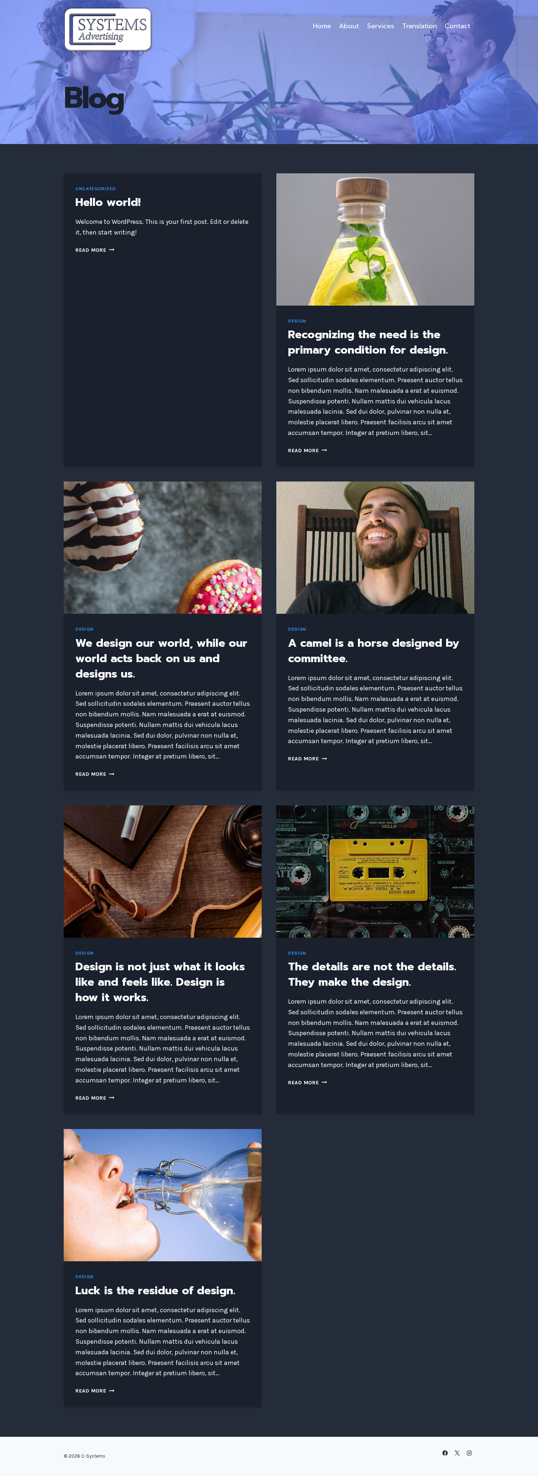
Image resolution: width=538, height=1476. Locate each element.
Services (380, 26)
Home (322, 26)
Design (297, 321)
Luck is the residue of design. (155, 1290)
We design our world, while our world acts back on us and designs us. (161, 658)
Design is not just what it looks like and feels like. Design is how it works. (160, 982)
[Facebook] (445, 1453)
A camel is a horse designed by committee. (373, 651)
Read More (94, 250)
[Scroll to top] (521, 1463)
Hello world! (108, 202)
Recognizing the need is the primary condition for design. (368, 342)
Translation (419, 26)
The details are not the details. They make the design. (372, 974)
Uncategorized (95, 188)
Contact (457, 26)
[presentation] (375, 239)
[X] (457, 1453)
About (349, 26)
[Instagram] (469, 1453)
